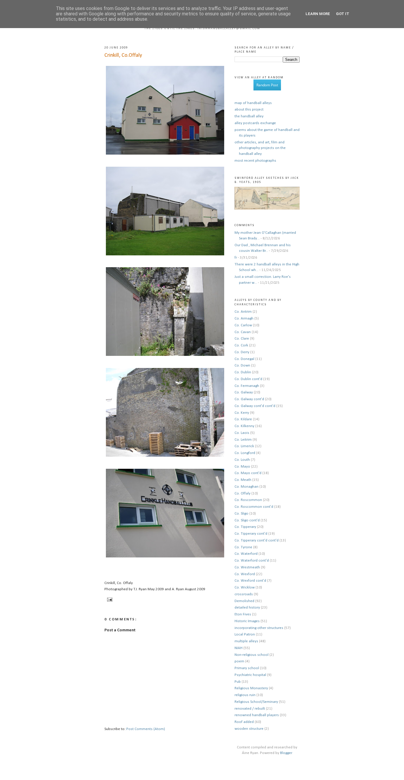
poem (239, 661)
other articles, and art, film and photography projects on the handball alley (260, 148)
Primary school (247, 668)
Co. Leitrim (243, 440)
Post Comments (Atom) (145, 729)
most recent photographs (255, 161)
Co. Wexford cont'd (250, 581)
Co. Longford (245, 453)
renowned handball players (257, 715)
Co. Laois (242, 433)
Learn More (318, 14)
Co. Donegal (244, 359)
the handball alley (249, 116)
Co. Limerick (244, 446)
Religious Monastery (251, 688)
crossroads (244, 594)
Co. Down (242, 365)
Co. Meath (243, 480)
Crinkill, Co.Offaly (123, 55)
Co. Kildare (243, 419)
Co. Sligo (241, 513)
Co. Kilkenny (244, 426)
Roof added (244, 722)
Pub (238, 682)
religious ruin (245, 695)
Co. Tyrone (243, 547)
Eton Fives (243, 614)
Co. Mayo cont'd (248, 473)
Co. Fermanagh (247, 386)
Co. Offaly (243, 493)
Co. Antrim (243, 312)
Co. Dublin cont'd (248, 379)
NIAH (239, 648)
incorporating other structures (259, 628)
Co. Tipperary (245, 527)
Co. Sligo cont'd (247, 520)
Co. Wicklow (245, 587)
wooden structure (249, 729)
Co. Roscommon (248, 500)
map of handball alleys (253, 103)
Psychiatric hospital (250, 675)
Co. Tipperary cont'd (251, 534)
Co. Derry (242, 352)
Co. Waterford (246, 554)
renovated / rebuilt (250, 709)
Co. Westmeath (247, 567)
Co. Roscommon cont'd (254, 507)
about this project (249, 109)
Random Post (267, 84)
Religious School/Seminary (256, 702)
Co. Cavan (243, 332)
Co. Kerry (242, 413)
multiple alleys (246, 641)
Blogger (286, 753)
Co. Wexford (245, 574)
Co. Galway (244, 392)
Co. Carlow (243, 325)
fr (236, 258)
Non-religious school (252, 655)
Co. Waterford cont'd (252, 560)
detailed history (247, 607)
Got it (342, 14)
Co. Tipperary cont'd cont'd (257, 540)
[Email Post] (109, 599)
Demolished (244, 601)
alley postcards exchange (255, 123)
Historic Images (247, 621)
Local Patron (245, 634)
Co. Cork (241, 345)
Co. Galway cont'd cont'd (255, 406)
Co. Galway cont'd (249, 399)
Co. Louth (242, 460)
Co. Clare (242, 338)
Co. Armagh (244, 318)
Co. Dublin (243, 372)
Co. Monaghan (246, 487)
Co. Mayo (242, 466)
